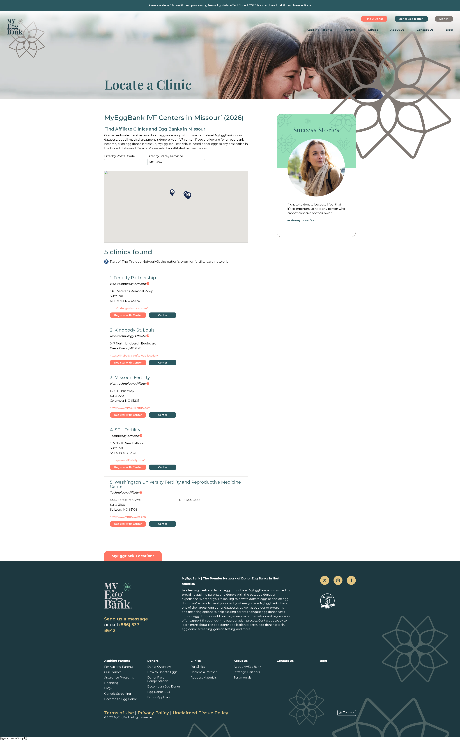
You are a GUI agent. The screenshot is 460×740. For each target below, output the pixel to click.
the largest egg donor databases (215, 607)
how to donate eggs (252, 599)
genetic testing (224, 629)
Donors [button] (350, 29)
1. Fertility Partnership (133, 277)
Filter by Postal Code (119, 156)
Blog (449, 29)
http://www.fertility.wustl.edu (128, 517)
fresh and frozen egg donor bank (224, 590)
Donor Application (411, 18)
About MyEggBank (247, 666)
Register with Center (128, 315)
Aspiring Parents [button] (319, 29)
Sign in (443, 18)
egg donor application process (235, 625)
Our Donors (112, 672)
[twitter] (324, 580)
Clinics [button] (373, 29)
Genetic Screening (117, 693)
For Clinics (197, 666)
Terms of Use (119, 712)
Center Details (162, 316)
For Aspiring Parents (118, 666)
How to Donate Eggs (162, 672)
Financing (111, 683)
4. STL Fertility (125, 429)
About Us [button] (397, 29)
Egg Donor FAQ (158, 692)
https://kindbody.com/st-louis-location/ (134, 355)
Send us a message (126, 619)
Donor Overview (159, 666)
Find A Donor (374, 18)
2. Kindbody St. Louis (132, 330)
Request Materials (203, 677)
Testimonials (242, 677)
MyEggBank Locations (133, 556)
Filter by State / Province (165, 156)
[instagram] (338, 580)
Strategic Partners (247, 672)
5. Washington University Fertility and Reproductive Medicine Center (175, 484)
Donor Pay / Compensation (157, 679)
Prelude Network (142, 262)
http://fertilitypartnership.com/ (129, 308)
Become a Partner (203, 672)
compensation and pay (261, 616)
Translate (348, 712)
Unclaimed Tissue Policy (200, 712)
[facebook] (351, 580)
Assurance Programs (119, 677)
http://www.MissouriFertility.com (130, 408)
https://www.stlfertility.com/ (127, 460)
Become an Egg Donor (120, 699)
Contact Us (425, 29)
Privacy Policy (153, 712)
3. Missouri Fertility (130, 377)
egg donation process (241, 620)
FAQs (108, 688)
